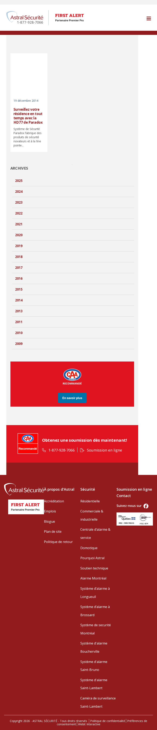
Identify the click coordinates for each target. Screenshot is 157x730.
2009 (18, 343)
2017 (18, 267)
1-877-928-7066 (61, 450)
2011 (18, 322)
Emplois (50, 511)
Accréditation (54, 501)
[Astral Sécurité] (24, 489)
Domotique (89, 548)
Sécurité (87, 489)
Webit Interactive (89, 724)
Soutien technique (94, 568)
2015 (18, 289)
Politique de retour (58, 542)
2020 (18, 235)
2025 (18, 180)
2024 (18, 191)
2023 (18, 202)
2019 (18, 246)
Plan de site (53, 531)
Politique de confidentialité (107, 721)
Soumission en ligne (104, 450)
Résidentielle (90, 501)
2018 (18, 256)
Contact (124, 495)
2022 (18, 213)
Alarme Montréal (93, 578)
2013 (18, 311)
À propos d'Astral (59, 489)
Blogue (49, 521)
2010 (18, 333)
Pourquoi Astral (92, 558)
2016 (18, 278)
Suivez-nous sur (129, 505)
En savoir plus (72, 397)
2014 (18, 300)
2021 (18, 224)
